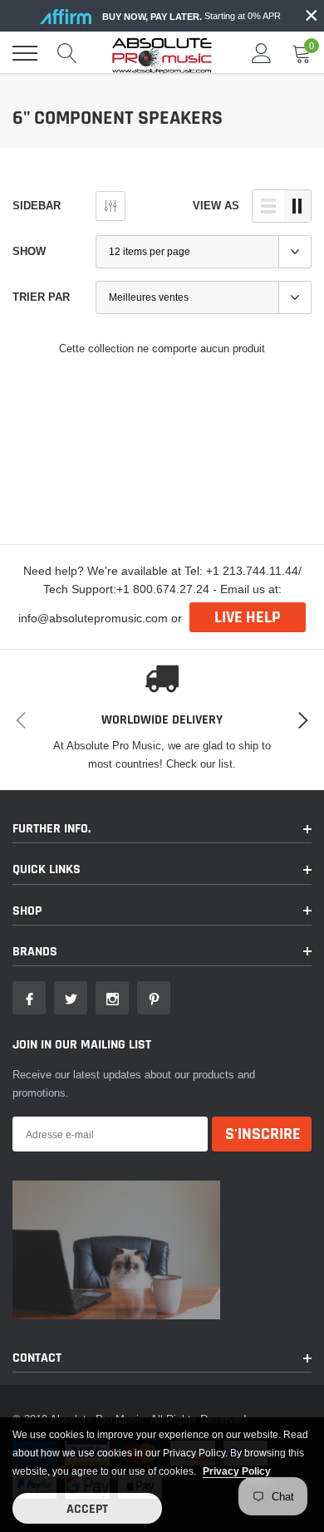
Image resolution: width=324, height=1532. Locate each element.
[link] (29, 997)
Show (29, 251)
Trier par (41, 296)
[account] (262, 53)
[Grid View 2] (297, 206)
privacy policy (237, 1471)
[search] (67, 53)
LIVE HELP (247, 617)
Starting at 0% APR (191, 16)
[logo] (162, 53)
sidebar (36, 205)
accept (87, 1509)
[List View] (268, 206)
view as (216, 205)
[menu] (24, 53)
